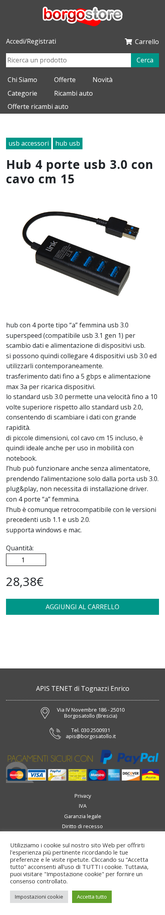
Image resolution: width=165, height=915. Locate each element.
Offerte (65, 79)
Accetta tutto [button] (92, 896)
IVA (83, 805)
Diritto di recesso (82, 826)
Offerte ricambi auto (38, 106)
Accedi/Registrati (31, 41)
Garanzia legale (82, 816)
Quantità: (20, 548)
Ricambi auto (73, 93)
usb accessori (28, 143)
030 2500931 (95, 730)
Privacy (82, 795)
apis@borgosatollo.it (91, 736)
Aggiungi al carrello (82, 606)
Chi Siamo (22, 79)
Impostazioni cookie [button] (39, 896)
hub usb (67, 143)
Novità (103, 79)
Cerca (145, 60)
